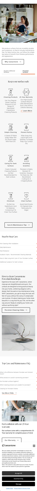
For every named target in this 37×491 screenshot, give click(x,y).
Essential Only (18, 479)
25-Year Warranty (26, 97)
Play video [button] (8, 29)
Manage (18, 484)
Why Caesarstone (11, 62)
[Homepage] (18, 2)
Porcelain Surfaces (26, 71)
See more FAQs (8, 393)
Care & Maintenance (16, 8)
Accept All (18, 473)
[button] (34, 446)
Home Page (7, 8)
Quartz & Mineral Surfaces (9, 71)
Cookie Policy (9, 488)
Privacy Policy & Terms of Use (22, 488)
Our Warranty (10, 440)
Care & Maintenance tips (17, 225)
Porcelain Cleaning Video (14, 310)
